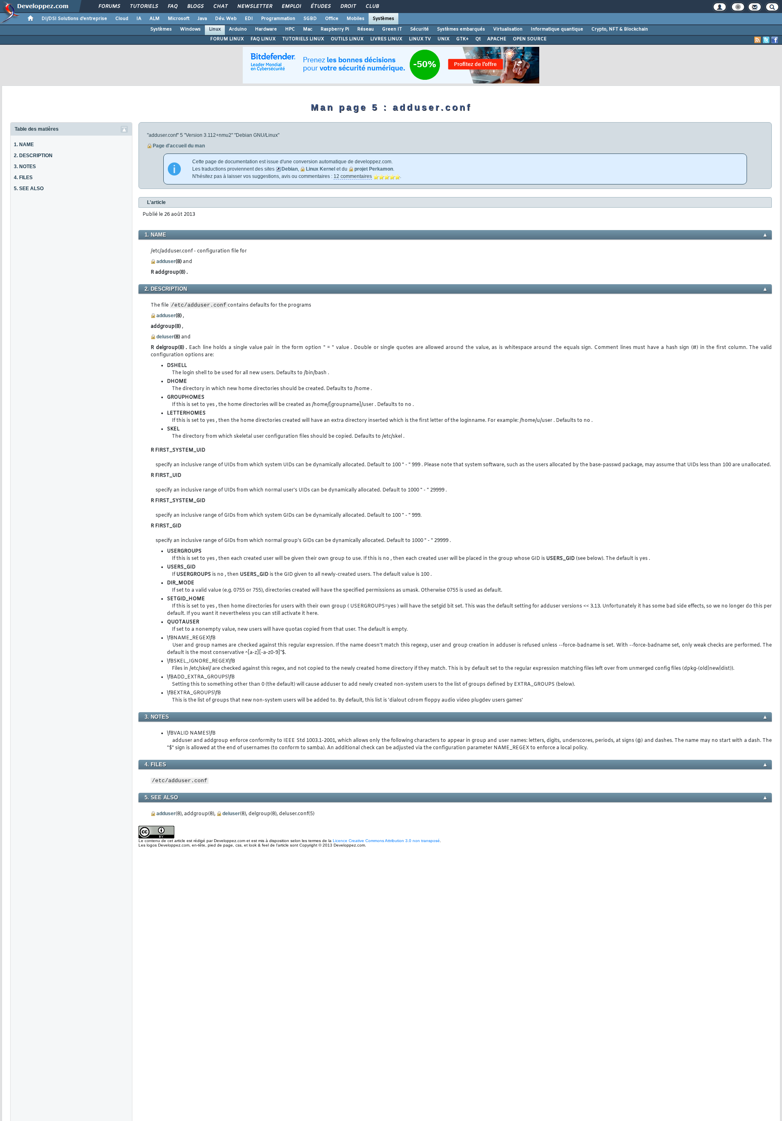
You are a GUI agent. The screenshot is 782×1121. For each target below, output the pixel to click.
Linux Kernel (320, 169)
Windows (190, 29)
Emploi (291, 6)
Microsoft (178, 19)
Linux (215, 29)
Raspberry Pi (335, 29)
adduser (166, 261)
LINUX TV (420, 39)
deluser (165, 337)
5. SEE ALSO (29, 188)
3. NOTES (25, 166)
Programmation (278, 19)
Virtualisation (508, 29)
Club (372, 6)
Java (202, 19)
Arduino (238, 29)
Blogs (195, 6)
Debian (289, 169)
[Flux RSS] (757, 40)
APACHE (496, 39)
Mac (307, 29)
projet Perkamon (373, 169)
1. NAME (24, 144)
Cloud (121, 19)
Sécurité (419, 29)
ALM (154, 19)
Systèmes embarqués (461, 29)
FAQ (172, 6)
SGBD (310, 19)
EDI (249, 19)
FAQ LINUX (263, 39)
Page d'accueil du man (179, 146)
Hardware (266, 29)
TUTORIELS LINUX (303, 39)
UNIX (443, 39)
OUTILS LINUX (347, 39)
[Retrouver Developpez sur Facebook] (774, 40)
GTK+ (462, 39)
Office (331, 19)
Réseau (365, 29)
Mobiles (356, 19)
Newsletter (254, 6)
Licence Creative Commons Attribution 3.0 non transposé (386, 840)
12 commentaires (353, 176)
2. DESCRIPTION (33, 155)
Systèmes (383, 19)
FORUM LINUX (227, 39)
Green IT (392, 29)
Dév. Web (226, 19)
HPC (290, 29)
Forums (109, 6)
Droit (347, 6)
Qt (478, 39)
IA (138, 19)
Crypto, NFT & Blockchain (619, 29)
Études (320, 6)
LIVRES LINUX (386, 39)
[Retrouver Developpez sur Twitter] (766, 40)
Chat (220, 6)
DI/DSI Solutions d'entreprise (74, 19)
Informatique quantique (557, 29)
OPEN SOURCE (530, 39)
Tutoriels (143, 6)
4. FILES (23, 177)
